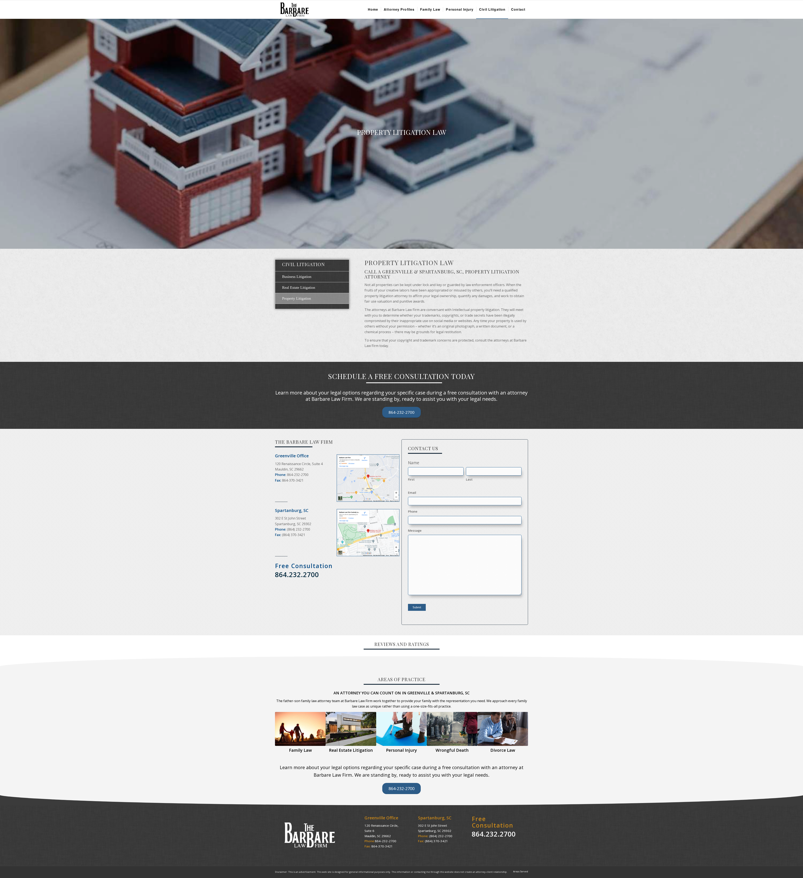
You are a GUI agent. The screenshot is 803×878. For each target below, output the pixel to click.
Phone (412, 511)
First (411, 479)
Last (469, 479)
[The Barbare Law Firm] (292, 9)
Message (415, 530)
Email (412, 492)
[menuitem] (373, 9)
